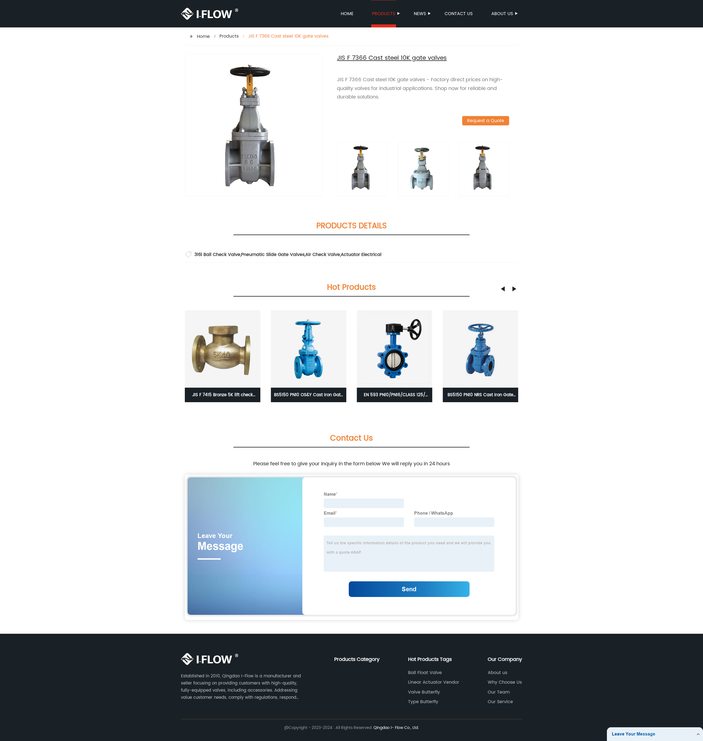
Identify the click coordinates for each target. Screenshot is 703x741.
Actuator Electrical (361, 254)
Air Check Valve (322, 254)
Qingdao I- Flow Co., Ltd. (396, 728)
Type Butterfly (423, 701)
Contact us (459, 13)
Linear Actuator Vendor (433, 682)
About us (502, 13)
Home (347, 13)
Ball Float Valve (425, 672)
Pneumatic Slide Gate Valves (273, 254)
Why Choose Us (505, 682)
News (420, 13)
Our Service (500, 701)
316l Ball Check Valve (217, 254)
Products (383, 13)
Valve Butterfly (424, 692)
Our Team (499, 692)
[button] (503, 288)
